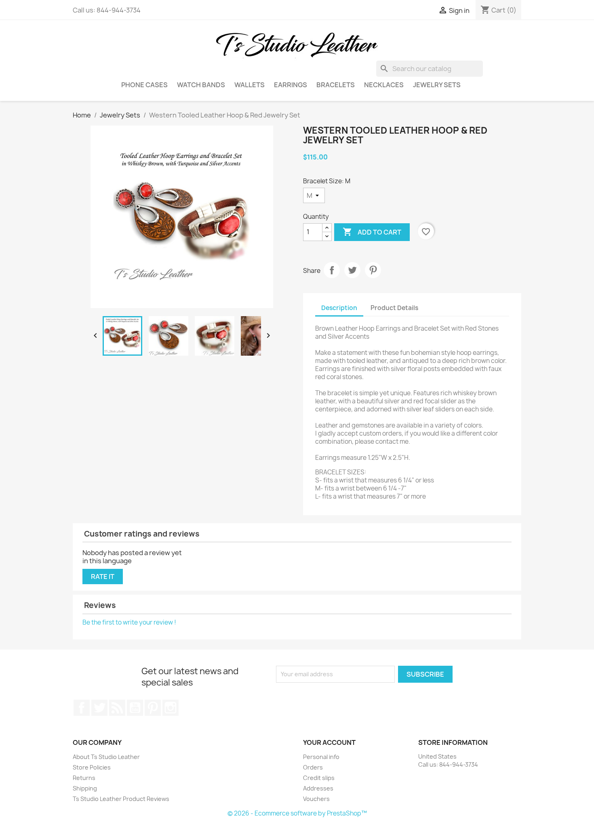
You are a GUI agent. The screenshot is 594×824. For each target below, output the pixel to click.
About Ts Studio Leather (106, 757)
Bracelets (335, 84)
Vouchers (316, 799)
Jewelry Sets (437, 84)
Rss (117, 708)
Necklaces (384, 84)
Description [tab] (339, 308)
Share (332, 270)
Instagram (170, 708)
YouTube (135, 708)
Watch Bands (201, 84)
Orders (313, 767)
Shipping (85, 788)
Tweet (352, 270)
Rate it (102, 576)
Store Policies (92, 767)
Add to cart (372, 232)
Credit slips (319, 778)
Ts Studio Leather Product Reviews (121, 799)
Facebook (82, 708)
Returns (84, 778)
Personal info (321, 757)
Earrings (290, 84)
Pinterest (373, 270)
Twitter (99, 708)
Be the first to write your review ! (129, 622)
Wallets (249, 84)
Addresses (318, 788)
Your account (329, 742)
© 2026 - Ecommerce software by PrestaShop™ (297, 813)
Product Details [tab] (394, 308)
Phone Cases (144, 84)
